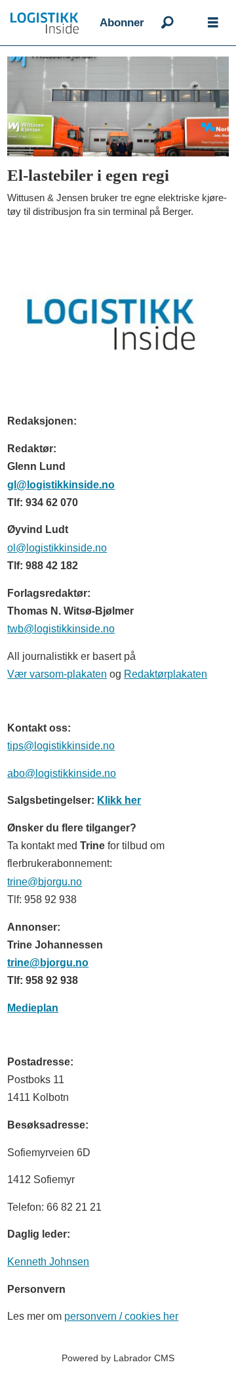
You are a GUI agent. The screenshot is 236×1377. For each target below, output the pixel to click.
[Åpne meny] (213, 23)
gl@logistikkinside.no (61, 484)
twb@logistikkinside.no (61, 628)
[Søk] (167, 23)
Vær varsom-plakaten (57, 674)
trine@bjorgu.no (44, 881)
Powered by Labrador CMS (118, 1358)
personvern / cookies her (121, 1316)
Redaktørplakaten (165, 674)
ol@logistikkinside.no (57, 547)
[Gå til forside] (49, 23)
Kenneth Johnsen (48, 1261)
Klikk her (119, 800)
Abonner (122, 22)
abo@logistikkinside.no (61, 773)
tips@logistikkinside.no (61, 745)
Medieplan (32, 1008)
